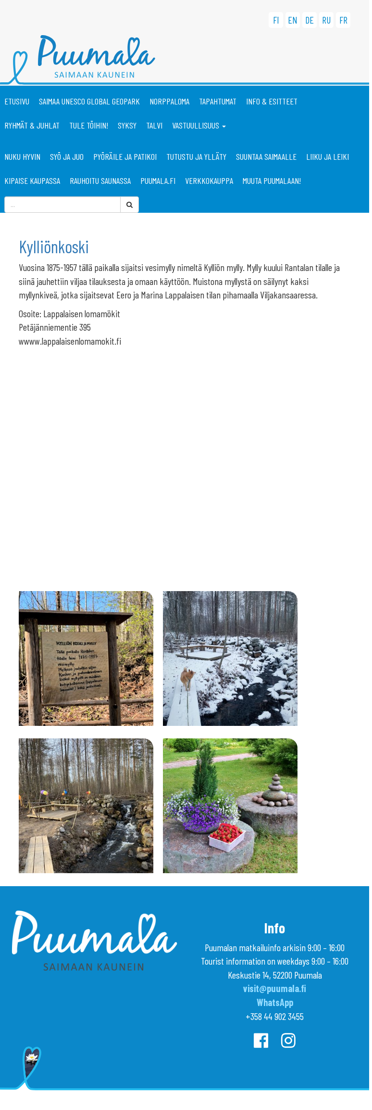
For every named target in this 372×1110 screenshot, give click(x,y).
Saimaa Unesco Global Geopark (89, 101)
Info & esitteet (272, 101)
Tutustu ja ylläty (196, 156)
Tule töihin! (88, 125)
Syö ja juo (67, 156)
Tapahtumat (217, 101)
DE (309, 20)
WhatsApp (275, 1002)
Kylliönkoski (54, 246)
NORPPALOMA (169, 101)
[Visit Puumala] (184, 60)
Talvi (154, 125)
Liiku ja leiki (327, 156)
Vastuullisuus (196, 125)
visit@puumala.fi (274, 988)
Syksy (127, 125)
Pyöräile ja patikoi (125, 156)
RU (326, 20)
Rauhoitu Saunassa (100, 180)
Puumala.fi (157, 180)
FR (343, 20)
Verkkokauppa (209, 180)
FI (276, 20)
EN (293, 20)
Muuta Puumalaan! (272, 180)
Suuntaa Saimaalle (266, 156)
